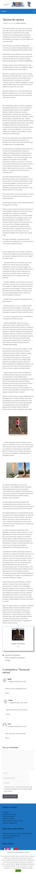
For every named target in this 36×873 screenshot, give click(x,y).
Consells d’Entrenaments (12, 655)
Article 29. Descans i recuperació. (15, 658)
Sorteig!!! (7, 660)
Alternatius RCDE (8, 838)
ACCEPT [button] (18, 870)
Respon (7, 693)
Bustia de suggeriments (10, 823)
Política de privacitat (9, 816)
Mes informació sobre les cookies (13, 821)
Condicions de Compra (9, 814)
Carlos (10, 700)
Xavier (10, 679)
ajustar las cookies (21, 864)
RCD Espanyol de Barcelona (11, 836)
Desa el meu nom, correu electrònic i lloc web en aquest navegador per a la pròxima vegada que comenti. (18, 789)
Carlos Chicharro (18, 644)
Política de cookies (8, 818)
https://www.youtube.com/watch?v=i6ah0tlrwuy (17, 61)
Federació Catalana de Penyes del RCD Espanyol (17, 833)
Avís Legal (6, 812)
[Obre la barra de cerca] (34, 11)
